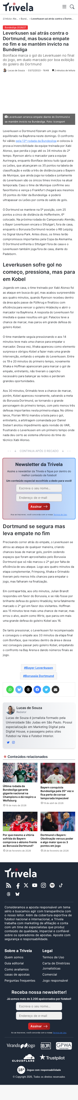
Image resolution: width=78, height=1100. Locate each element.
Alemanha (18, 18)
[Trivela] (18, 7)
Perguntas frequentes (20, 980)
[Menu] (64, 6)
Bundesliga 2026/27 (15, 27)
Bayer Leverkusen (39, 668)
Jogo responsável (55, 980)
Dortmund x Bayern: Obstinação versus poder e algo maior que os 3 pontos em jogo (57, 840)
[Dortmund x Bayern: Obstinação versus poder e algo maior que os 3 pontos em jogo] (58, 821)
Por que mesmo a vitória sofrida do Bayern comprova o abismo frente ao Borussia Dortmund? (20, 840)
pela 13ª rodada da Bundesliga (36, 141)
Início (8, 18)
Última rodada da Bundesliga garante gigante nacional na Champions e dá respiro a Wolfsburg (19, 793)
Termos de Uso (60, 514)
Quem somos (14, 957)
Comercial (49, 974)
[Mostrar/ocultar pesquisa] (72, 7)
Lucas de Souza (29, 708)
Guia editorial (14, 963)
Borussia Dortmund (39, 676)
